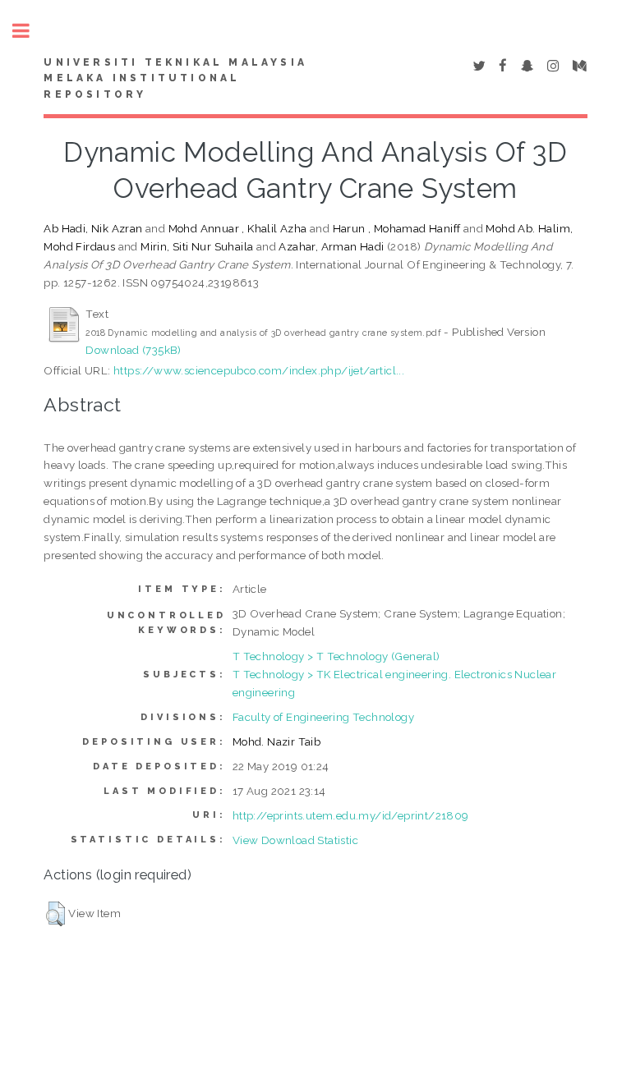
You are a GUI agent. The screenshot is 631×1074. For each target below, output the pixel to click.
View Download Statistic (295, 840)
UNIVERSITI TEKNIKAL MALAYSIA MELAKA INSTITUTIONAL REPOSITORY (175, 79)
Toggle (29, 31)
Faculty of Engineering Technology (323, 716)
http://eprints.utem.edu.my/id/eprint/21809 (351, 815)
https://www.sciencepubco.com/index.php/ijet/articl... (258, 370)
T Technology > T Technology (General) (336, 656)
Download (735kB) (133, 349)
